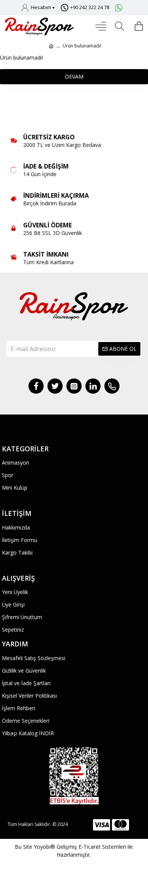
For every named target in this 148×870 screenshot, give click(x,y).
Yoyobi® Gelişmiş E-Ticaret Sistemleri (80, 846)
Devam (74, 76)
